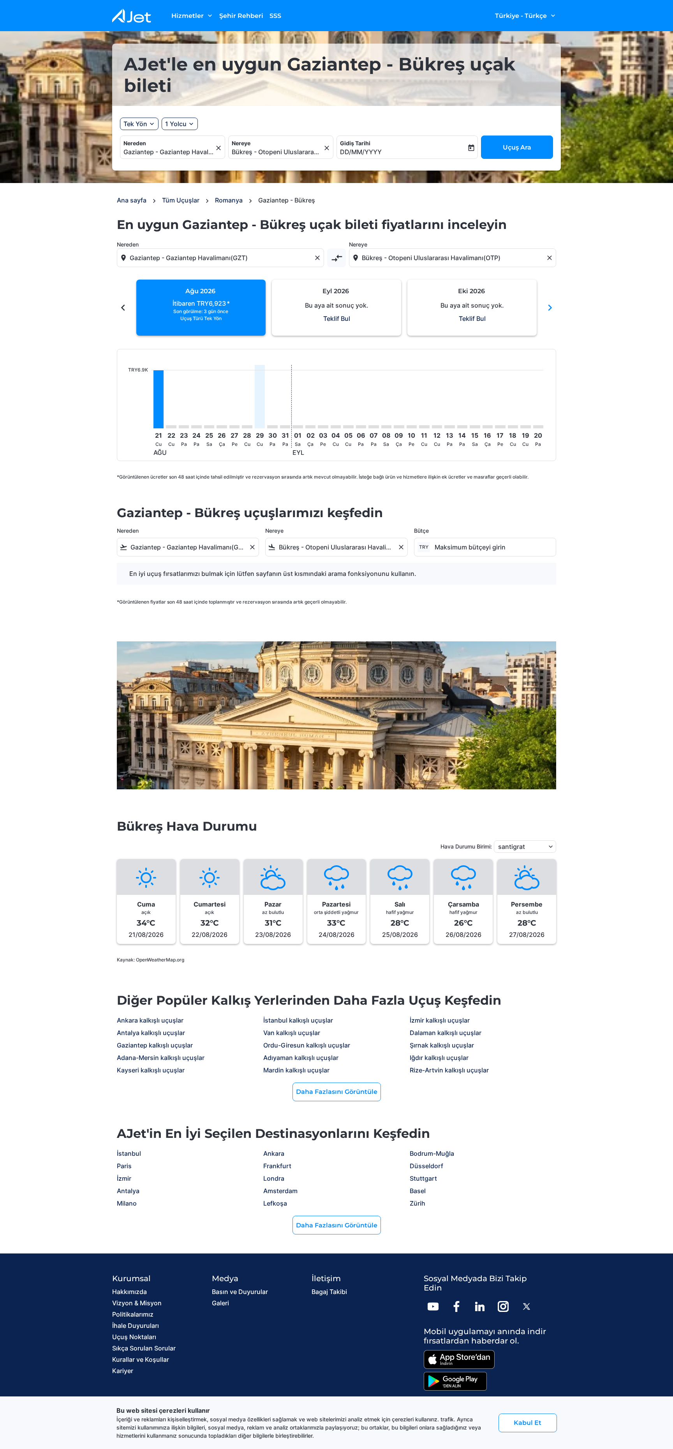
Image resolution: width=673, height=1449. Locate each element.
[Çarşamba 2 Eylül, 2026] (310, 426)
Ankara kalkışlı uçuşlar (150, 1020)
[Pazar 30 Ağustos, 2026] (272, 426)
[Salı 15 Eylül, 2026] (475, 426)
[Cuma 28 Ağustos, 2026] (247, 426)
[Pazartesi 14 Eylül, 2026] (462, 426)
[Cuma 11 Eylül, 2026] (424, 426)
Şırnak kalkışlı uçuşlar (442, 1045)
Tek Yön (135, 124)
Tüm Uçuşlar (180, 200)
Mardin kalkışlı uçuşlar (296, 1070)
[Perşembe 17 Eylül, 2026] (500, 426)
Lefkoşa (275, 1203)
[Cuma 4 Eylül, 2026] (336, 426)
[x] (526, 1306)
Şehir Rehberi (241, 15)
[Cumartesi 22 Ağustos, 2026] (171, 426)
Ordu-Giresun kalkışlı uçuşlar (306, 1045)
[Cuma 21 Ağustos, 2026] (158, 399)
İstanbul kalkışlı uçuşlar (298, 1020)
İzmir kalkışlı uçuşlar (440, 1020)
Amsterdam (280, 1191)
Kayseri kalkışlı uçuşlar (151, 1070)
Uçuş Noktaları (134, 1337)
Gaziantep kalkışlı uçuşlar (155, 1045)
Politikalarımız (132, 1314)
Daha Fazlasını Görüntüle (336, 1091)
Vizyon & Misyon (137, 1303)
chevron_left (123, 307)
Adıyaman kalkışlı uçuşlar (300, 1058)
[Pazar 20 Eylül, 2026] (538, 426)
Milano (127, 1203)
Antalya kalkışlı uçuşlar (151, 1033)
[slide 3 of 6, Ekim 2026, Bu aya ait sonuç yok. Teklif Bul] (472, 308)
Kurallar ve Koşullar (140, 1359)
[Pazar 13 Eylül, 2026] (449, 426)
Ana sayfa (131, 200)
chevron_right (550, 307)
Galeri (220, 1303)
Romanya (229, 200)
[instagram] (503, 1306)
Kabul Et (527, 1422)
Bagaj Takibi (329, 1292)
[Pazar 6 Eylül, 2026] (361, 426)
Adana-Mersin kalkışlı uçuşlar (160, 1058)
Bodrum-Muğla (432, 1153)
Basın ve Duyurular (240, 1292)
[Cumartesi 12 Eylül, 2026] (437, 426)
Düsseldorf (426, 1166)
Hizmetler (192, 15)
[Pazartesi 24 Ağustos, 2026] (196, 426)
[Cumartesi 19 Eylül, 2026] (525, 426)
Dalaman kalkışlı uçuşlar (445, 1033)
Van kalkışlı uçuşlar (291, 1033)
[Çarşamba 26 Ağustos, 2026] (222, 426)
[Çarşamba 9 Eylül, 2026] (399, 426)
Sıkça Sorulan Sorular (144, 1348)
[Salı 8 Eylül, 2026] (386, 426)
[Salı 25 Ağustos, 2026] (209, 426)
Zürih (417, 1203)
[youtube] (433, 1306)
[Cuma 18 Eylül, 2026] (513, 426)
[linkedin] (479, 1306)
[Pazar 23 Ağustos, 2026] (184, 426)
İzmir (124, 1178)
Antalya (128, 1191)
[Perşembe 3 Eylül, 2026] (323, 426)
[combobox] (168, 152)
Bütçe (421, 530)
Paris (124, 1166)
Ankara (273, 1153)
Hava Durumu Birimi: (466, 846)
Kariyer (122, 1371)
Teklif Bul (336, 318)
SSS (275, 15)
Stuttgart (423, 1178)
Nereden (134, 143)
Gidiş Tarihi (355, 143)
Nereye (241, 143)
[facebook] (456, 1306)
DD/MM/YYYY (361, 152)
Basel (418, 1191)
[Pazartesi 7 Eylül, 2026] (373, 426)
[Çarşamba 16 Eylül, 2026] (488, 426)
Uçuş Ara (517, 147)
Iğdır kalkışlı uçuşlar (439, 1058)
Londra (273, 1178)
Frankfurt (277, 1166)
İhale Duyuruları (135, 1325)
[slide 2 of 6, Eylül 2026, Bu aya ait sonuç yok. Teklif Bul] (336, 308)
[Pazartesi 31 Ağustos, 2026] (285, 426)
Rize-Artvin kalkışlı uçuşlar (449, 1070)
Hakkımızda (129, 1292)
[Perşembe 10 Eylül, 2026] (412, 426)
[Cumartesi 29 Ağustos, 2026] (260, 396)
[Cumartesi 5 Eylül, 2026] (348, 426)
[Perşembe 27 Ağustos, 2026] (234, 426)
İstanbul (129, 1153)
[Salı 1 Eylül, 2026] (297, 426)
